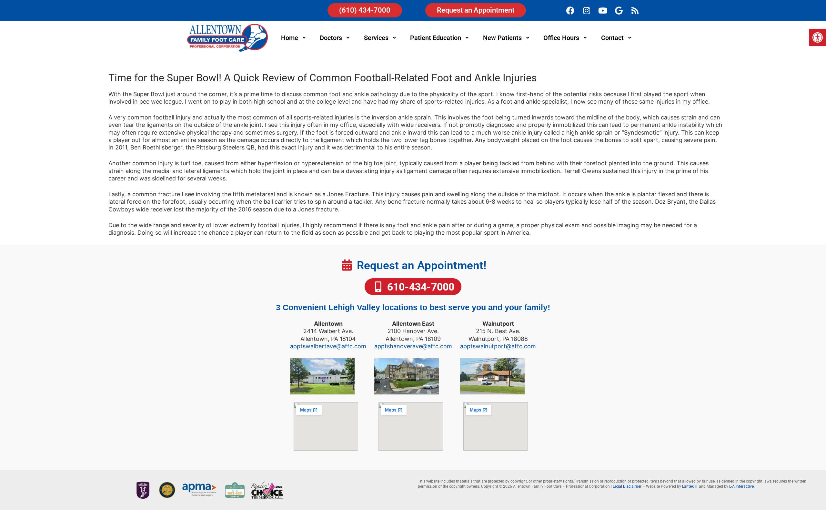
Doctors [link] (331, 38)
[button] (294, 38)
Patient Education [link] (435, 38)
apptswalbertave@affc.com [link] (328, 346)
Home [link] (289, 38)
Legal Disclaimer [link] (627, 486)
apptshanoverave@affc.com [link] (413, 346)
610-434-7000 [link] (419, 287)
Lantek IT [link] (690, 486)
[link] (817, 37)
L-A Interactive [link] (741, 486)
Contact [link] (612, 38)
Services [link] (376, 38)
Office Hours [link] (561, 38)
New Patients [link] (502, 38)
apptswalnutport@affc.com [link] (498, 346)
